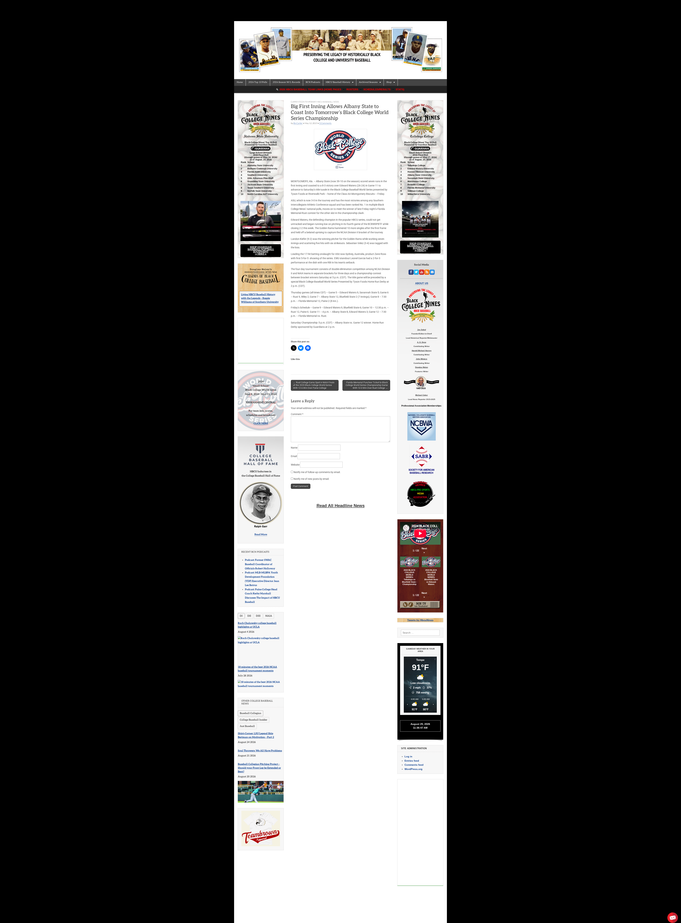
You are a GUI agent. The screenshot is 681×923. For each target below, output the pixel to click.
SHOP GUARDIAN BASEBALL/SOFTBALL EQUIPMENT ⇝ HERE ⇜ (261, 251)
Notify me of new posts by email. (311, 478)
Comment (297, 414)
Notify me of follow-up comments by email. (317, 472)
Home (240, 82)
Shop (389, 82)
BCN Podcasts (313, 82)
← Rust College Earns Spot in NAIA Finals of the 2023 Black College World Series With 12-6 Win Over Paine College (313, 385)
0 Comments (325, 123)
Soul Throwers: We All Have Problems (260, 750)
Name (294, 447)
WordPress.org (413, 769)
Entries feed (412, 760)
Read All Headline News (341, 505)
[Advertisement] (260, 340)
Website (295, 464)
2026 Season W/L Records (286, 82)
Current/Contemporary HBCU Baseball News (315, 102)
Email (294, 456)
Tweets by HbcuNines (420, 620)
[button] (424, 550)
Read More (260, 534)
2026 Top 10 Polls (257, 82)
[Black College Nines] (340, 47)
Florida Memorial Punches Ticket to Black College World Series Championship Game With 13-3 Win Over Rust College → (367, 385)
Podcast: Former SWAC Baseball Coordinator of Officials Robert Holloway (260, 564)
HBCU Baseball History (338, 82)
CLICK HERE (261, 423)
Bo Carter (298, 123)
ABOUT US (421, 283)
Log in (408, 756)
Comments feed (414, 764)
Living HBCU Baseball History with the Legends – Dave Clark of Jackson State (259, 300)
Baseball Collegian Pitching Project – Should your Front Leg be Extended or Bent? (259, 768)
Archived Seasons (368, 82)
